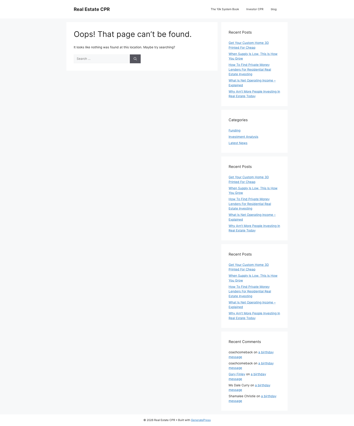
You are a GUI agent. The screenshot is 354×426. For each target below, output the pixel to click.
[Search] (135, 58)
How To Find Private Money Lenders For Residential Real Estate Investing (250, 69)
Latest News (238, 143)
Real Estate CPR (92, 9)
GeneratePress (201, 420)
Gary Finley (237, 374)
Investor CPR (254, 9)
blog (274, 9)
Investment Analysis (243, 137)
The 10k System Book (225, 9)
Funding (234, 130)
